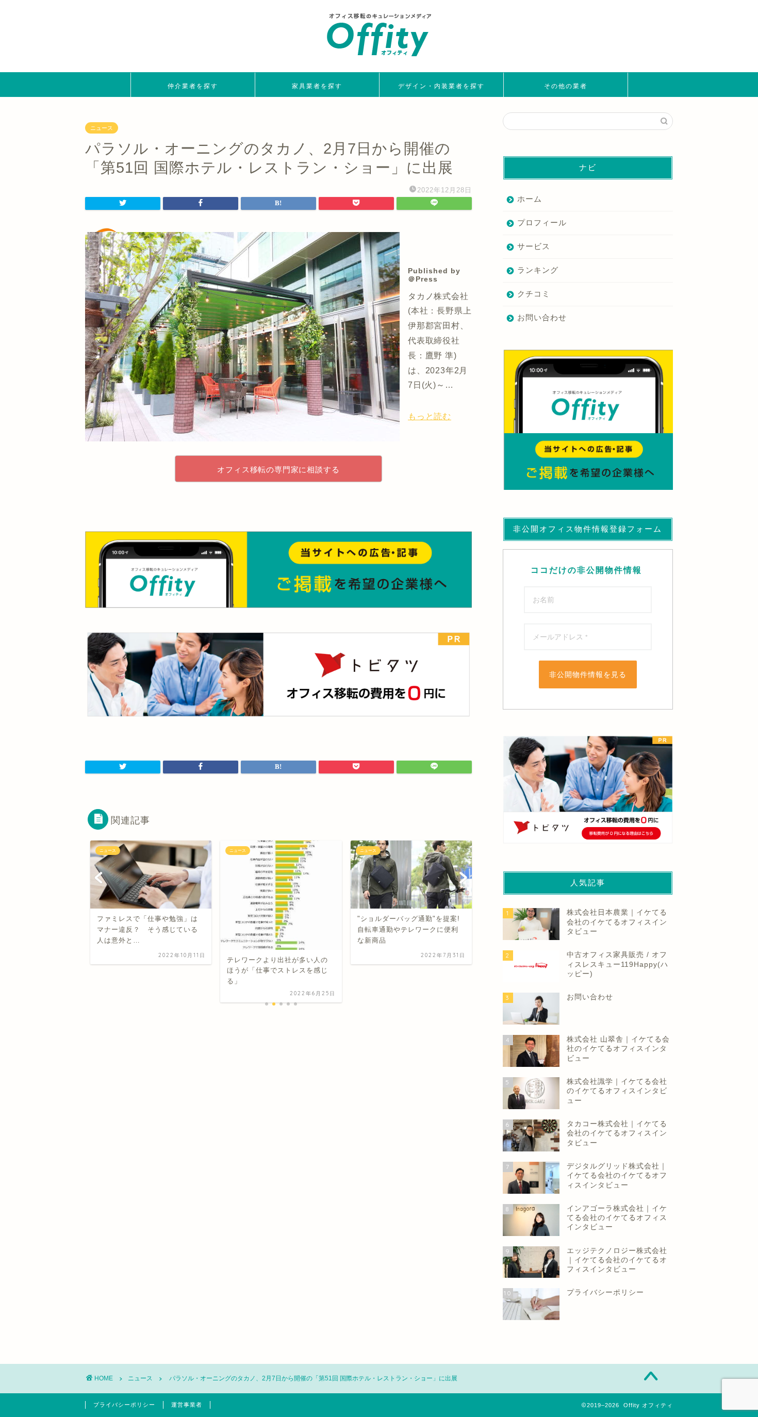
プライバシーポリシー (124, 1405)
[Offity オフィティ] (379, 60)
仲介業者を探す (193, 86)
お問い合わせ (542, 317)
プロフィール (542, 222)
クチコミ (533, 293)
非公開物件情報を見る (588, 674)
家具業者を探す (317, 86)
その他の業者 (565, 86)
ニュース (101, 128)
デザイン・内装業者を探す (441, 86)
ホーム (529, 198)
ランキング (537, 270)
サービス (533, 246)
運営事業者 (186, 1405)
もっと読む (429, 416)
